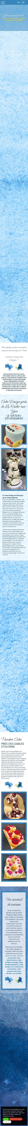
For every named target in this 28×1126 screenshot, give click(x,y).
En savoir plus (7, 1121)
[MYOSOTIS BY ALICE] (3, 2)
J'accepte (6, 1119)
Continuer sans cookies (16, 1119)
